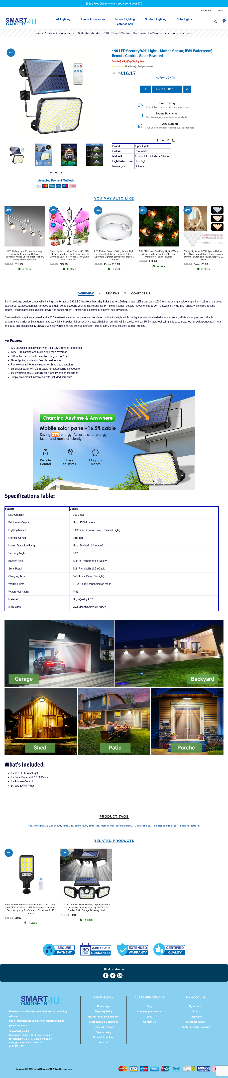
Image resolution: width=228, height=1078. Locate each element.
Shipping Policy (103, 1011)
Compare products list (149, 1011)
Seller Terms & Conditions (103, 1021)
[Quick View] (18, 226)
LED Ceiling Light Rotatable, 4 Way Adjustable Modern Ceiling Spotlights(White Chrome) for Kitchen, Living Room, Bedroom (25, 255)
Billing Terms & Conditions (103, 1016)
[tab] (85, 293)
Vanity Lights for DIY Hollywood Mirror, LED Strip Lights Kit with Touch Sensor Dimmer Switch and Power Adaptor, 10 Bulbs (203, 255)
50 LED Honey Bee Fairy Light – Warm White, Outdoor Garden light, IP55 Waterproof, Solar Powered (158, 254)
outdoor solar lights (164, 825)
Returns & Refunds (103, 1027)
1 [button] (50, 172)
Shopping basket (195, 1021)
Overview (85, 293)
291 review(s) (130, 66)
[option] (18, 154)
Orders (196, 1011)
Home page (103, 1006)
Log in (220, 11)
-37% (53, 210)
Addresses (196, 1016)
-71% (8, 210)
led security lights (59, 825)
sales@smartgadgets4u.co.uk (26, 1042)
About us (103, 1042)
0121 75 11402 (17, 1046)
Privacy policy (103, 1032)
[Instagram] (120, 975)
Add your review (145, 66)
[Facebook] (105, 975)
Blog (149, 1006)
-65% (11, 52)
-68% (143, 210)
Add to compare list (187, 89)
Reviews (112, 293)
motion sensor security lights (115, 825)
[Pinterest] (113, 975)
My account (195, 1006)
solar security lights (85, 825)
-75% (187, 210)
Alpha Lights (165, 77)
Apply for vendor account (195, 1027)
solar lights (142, 825)
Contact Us (140, 293)
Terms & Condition (103, 1037)
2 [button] (56, 172)
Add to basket (31, 226)
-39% (98, 210)
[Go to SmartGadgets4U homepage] (40, 1004)
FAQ (149, 1016)
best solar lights (188, 825)
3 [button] (61, 172)
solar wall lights (36, 825)
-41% (64, 852)
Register (206, 11)
